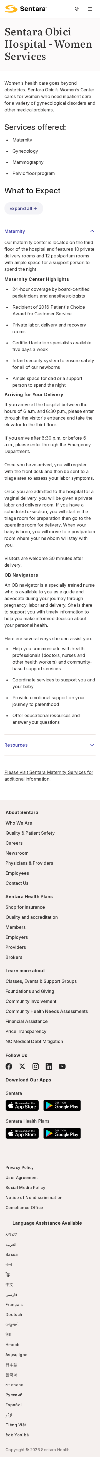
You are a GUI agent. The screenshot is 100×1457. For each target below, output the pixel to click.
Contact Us (17, 883)
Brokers (14, 957)
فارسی (11, 1294)
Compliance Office (24, 1207)
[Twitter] (22, 1066)
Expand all (20, 208)
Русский (14, 1394)
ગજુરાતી (12, 1324)
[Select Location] (76, 8)
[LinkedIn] (49, 1066)
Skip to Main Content (8, 8)
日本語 (12, 1364)
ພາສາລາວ (14, 1384)
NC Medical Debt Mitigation (34, 1041)
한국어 (12, 1374)
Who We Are (19, 823)
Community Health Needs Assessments (47, 1011)
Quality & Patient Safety (30, 833)
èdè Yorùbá (17, 1434)
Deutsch (14, 1314)
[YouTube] (62, 1066)
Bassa (12, 1254)
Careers (14, 843)
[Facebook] (9, 1066)
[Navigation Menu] (90, 8)
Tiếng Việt (16, 1424)
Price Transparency (26, 1031)
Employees (17, 873)
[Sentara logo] (25, 8)
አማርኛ (11, 1234)
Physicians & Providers (29, 863)
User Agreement (22, 1177)
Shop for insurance (25, 907)
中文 (10, 1284)
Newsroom (17, 853)
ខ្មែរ (8, 1274)
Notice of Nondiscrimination (34, 1197)
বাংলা (9, 1264)
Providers (16, 947)
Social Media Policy (25, 1187)
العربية (11, 1244)
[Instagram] (35, 1066)
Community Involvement (31, 1001)
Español (14, 1404)
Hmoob (13, 1344)
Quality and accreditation (32, 917)
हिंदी (8, 1334)
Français (14, 1304)
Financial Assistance (27, 1021)
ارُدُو (9, 1414)
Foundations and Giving (30, 991)
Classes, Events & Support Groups (41, 981)
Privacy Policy (20, 1167)
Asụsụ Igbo (17, 1354)
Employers (17, 937)
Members (16, 927)
